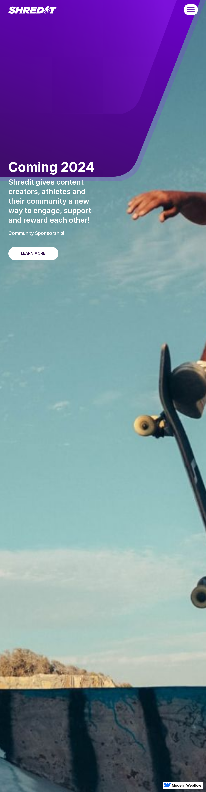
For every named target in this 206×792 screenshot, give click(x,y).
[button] (191, 9)
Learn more (33, 253)
